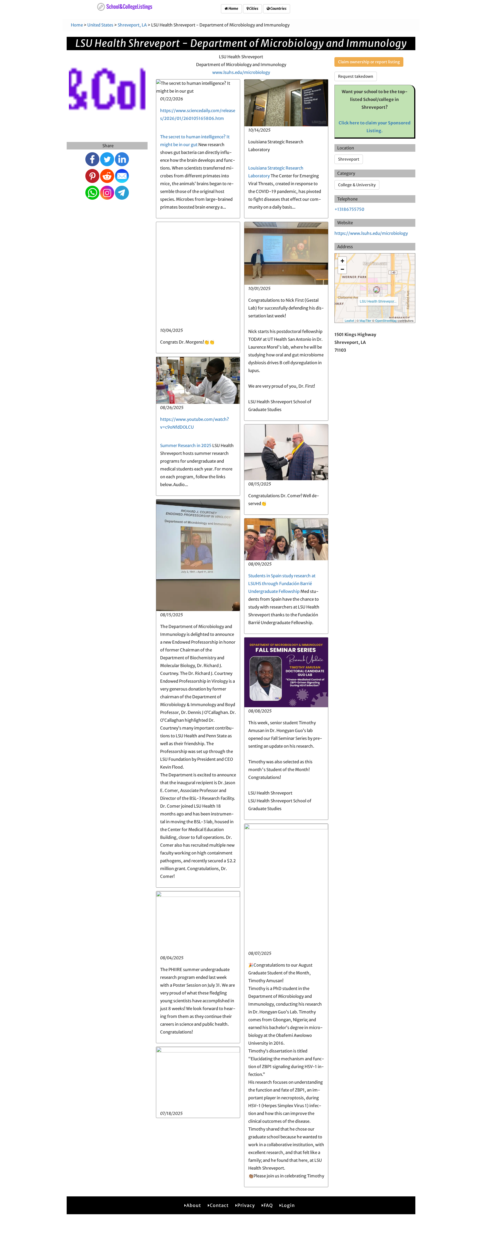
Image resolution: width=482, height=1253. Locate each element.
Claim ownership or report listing (369, 61)
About (193, 1205)
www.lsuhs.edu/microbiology (241, 72)
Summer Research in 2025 (185, 445)
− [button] (342, 269)
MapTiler (365, 320)
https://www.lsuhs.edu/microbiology (371, 233)
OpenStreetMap (386, 320)
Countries (278, 8)
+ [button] (342, 260)
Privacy (246, 1205)
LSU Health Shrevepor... (378, 301)
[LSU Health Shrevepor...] (376, 289)
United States (100, 25)
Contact (219, 1205)
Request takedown (355, 76)
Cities (253, 8)
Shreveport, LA (132, 25)
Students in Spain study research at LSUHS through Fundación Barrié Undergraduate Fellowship (281, 583)
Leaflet (349, 320)
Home (233, 8)
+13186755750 (349, 209)
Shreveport (348, 159)
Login (288, 1205)
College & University (357, 184)
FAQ (268, 1205)
